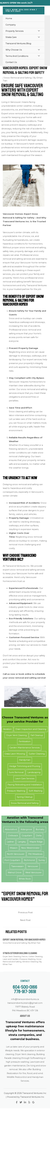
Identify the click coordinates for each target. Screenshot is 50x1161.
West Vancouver (33, 872)
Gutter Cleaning (37, 754)
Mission (14, 848)
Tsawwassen (17, 866)
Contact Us (11, 62)
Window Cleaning (30, 962)
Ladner (10, 841)
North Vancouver (15, 854)
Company (11, 24)
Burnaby (40, 829)
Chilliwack (13, 835)
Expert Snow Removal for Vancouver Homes (24, 939)
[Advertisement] (25, 1134)
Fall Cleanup (37, 735)
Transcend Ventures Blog (18, 43)
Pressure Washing (16, 791)
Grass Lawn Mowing (15, 754)
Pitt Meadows (35, 854)
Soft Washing (35, 791)
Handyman (24, 760)
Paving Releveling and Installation (25, 784)
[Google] (33, 1102)
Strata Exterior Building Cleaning (20, 953)
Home (9, 18)
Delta (39, 835)
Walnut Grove (15, 872)
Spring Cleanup (25, 797)
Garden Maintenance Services (25, 747)
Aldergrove (26, 829)
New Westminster (30, 848)
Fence (25, 956)
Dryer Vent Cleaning (16, 735)
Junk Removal (16, 772)
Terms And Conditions (17, 56)
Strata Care (11, 37)
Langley (22, 841)
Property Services (14, 31)
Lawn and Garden (11, 959)
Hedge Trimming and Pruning (24, 766)
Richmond (29, 860)
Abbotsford (11, 829)
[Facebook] (16, 1102)
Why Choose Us (14, 50)
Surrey (41, 860)
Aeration (7, 729)
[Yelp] (29, 1102)
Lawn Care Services (24, 778)
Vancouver (33, 866)
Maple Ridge (36, 841)
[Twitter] (21, 1102)
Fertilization (25, 741)
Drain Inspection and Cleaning (30, 729)
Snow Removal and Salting (18, 77)
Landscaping (33, 772)
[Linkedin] (25, 1102)
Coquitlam (27, 835)
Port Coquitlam (12, 860)
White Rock (25, 879)
